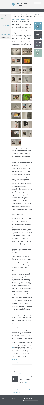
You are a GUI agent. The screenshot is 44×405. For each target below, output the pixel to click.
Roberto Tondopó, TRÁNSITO (17, 392)
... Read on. (25, 382)
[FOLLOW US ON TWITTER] (23, 398)
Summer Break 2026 (16, 374)
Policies (13, 401)
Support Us (14, 398)
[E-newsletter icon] (6, 3)
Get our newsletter (29, 398)
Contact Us (4, 400)
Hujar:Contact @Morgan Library (17, 387)
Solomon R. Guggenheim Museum (5, 33)
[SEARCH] (42, 2)
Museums (22, 19)
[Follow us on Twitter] (4, 3)
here (18, 167)
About (3, 398)
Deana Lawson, (22, 361)
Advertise (14, 400)
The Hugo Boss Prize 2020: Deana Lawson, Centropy (5, 25)
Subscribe (3, 401)
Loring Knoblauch (16, 19)
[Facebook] (14, 359)
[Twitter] (12, 359)
